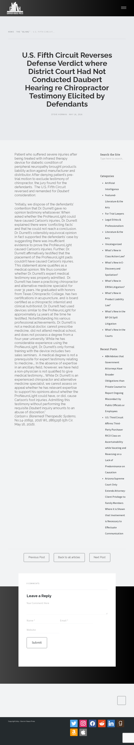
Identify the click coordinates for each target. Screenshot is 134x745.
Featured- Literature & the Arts (114, 201)
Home (11, 32)
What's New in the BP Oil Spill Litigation (115, 317)
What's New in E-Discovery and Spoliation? (114, 268)
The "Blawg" (24, 32)
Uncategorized (113, 244)
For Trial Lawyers (114, 213)
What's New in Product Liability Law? (114, 299)
